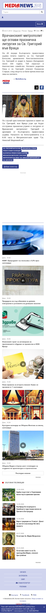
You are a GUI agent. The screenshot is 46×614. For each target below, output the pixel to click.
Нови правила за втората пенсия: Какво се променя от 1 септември (20, 385)
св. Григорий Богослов (12, 148)
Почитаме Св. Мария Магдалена (28, 536)
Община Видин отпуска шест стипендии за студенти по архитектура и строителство (20, 467)
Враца (30, 31)
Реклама (23, 587)
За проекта (23, 576)
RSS (34, 595)
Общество (17, 31)
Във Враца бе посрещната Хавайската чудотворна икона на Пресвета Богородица (28, 509)
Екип (23, 579)
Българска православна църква (15, 153)
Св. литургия (8, 160)
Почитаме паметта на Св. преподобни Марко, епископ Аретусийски (27, 553)
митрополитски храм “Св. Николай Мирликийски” (21, 158)
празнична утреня (29, 148)
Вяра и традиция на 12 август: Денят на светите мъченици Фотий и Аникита (30, 523)
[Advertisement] (23, 197)
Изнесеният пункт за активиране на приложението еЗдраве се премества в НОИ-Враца (21, 344)
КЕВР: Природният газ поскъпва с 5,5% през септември (20, 261)
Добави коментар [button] (10, 166)
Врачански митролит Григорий (14, 155)
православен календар (12, 151)
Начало (23, 572)
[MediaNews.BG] (23, 5)
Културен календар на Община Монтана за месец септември (22, 426)
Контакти (14, 595)
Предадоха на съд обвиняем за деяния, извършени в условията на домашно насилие (21, 302)
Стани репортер (24, 583)
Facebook (25, 595)
